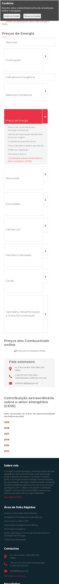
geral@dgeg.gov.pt (19, 571)
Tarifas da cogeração (18, 150)
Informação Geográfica (14, 529)
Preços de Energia (18, 33)
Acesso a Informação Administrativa (20, 513)
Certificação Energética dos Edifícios (21, 525)
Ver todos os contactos (14, 576)
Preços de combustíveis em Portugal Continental (21, 128)
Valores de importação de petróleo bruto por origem (25, 135)
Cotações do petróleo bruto (22, 141)
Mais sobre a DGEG (12, 497)
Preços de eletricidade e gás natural (25, 145)
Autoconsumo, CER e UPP (16, 521)
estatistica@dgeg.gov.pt (26, 383)
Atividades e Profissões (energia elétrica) (23, 517)
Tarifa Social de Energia (15, 539)
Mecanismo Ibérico (17, 154)
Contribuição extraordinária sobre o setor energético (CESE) (25, 159)
